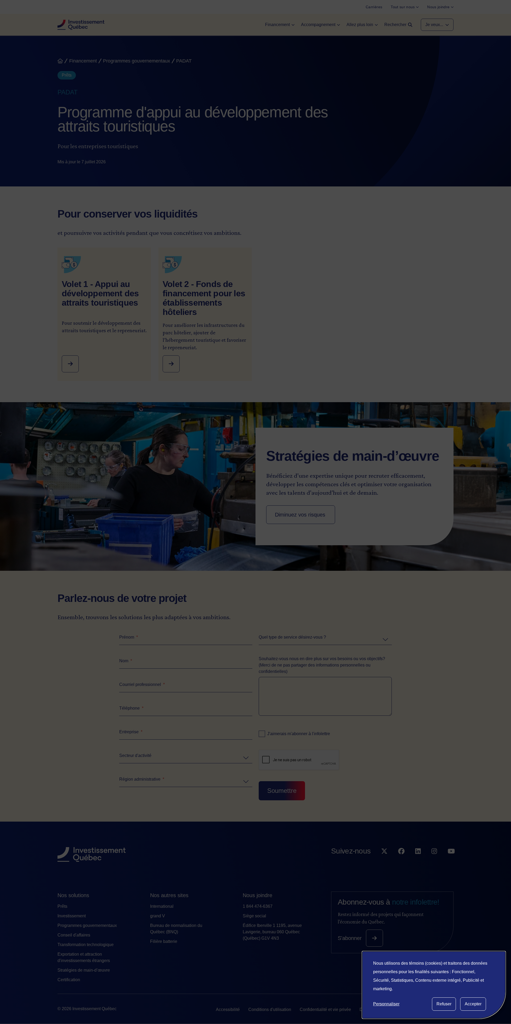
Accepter (473, 1004)
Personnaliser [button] (386, 1004)
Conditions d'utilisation (269, 1009)
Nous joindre (257, 895)
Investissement (71, 916)
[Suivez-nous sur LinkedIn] (418, 862)
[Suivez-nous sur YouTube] (451, 862)
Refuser (443, 1004)
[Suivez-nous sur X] (384, 862)
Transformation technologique (85, 944)
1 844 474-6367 (258, 906)
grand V (157, 916)
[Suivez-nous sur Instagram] (434, 862)
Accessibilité (228, 1009)
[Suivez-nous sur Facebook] (401, 862)
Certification (68, 979)
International (162, 906)
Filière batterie (163, 941)
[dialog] (434, 985)
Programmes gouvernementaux (87, 925)
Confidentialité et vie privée (325, 1009)
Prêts (62, 906)
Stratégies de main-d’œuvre (83, 970)
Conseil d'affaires (73, 935)
